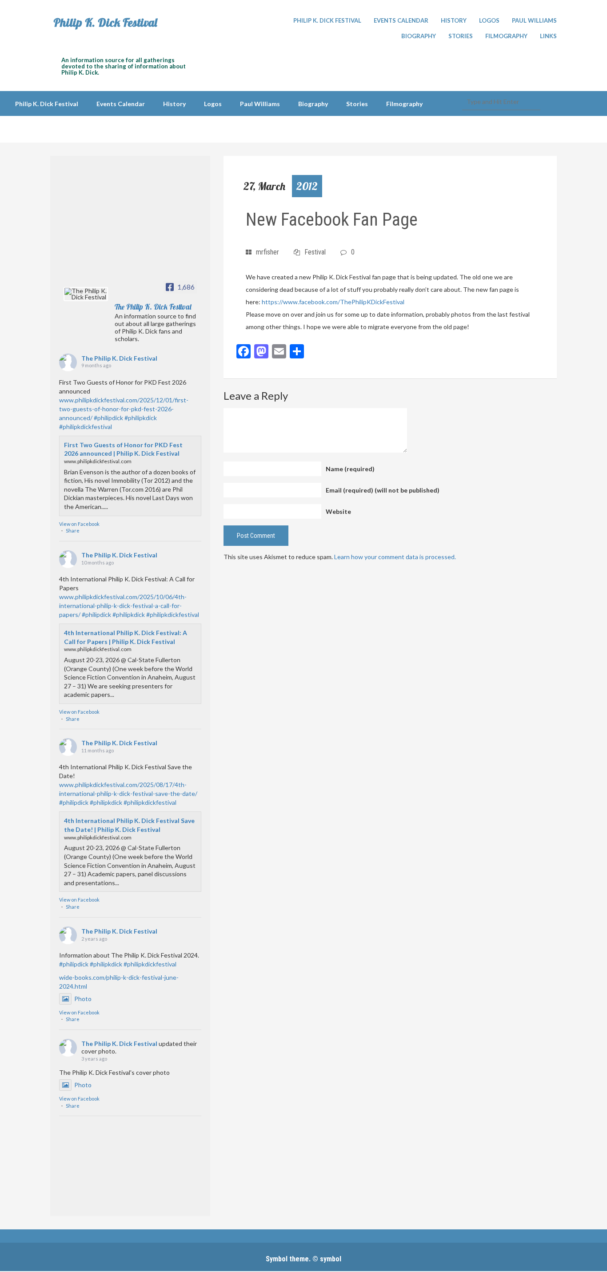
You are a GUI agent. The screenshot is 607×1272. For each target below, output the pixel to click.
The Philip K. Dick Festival (119, 358)
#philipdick (108, 417)
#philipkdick (140, 417)
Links (548, 36)
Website (338, 511)
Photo (83, 998)
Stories (460, 36)
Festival (315, 252)
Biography (418, 36)
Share (73, 530)
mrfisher (267, 252)
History (454, 20)
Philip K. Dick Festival (105, 22)
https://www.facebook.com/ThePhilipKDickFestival (333, 302)
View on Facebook (79, 524)
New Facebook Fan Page (332, 219)
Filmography (506, 36)
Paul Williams (534, 20)
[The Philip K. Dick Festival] (86, 294)
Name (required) (350, 469)
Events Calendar (401, 20)
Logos (489, 20)
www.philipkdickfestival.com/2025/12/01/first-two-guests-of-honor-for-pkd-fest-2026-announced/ (123, 408)
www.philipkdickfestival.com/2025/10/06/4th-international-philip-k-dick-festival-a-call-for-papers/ (123, 605)
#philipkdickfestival (85, 426)
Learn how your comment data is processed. (395, 556)
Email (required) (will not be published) (382, 490)
